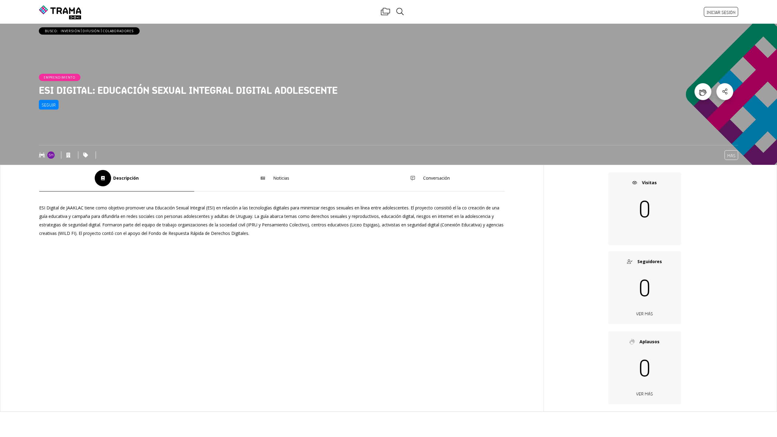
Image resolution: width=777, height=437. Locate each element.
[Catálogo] (385, 12)
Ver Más (644, 313)
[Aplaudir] (702, 91)
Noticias (281, 178)
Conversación (436, 178)
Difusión (91, 31)
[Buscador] (400, 12)
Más (731, 155)
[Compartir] (724, 91)
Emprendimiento (60, 77)
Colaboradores (118, 31)
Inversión (70, 31)
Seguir (49, 105)
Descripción (126, 178)
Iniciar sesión (721, 12)
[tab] (116, 178)
